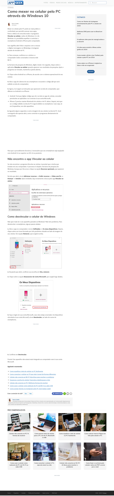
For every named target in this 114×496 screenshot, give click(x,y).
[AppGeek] (15, 3)
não (30, 393)
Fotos (46, 2)
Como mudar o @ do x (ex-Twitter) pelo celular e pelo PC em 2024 (90, 56)
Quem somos (46, 493)
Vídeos (52, 2)
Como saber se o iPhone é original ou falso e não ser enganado (89, 64)
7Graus (104, 493)
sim (26, 393)
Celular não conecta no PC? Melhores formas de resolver (29, 383)
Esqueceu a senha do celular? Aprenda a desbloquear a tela (30, 380)
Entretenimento (81, 2)
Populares (16, 493)
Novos (9, 493)
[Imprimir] (70, 393)
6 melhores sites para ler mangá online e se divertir (90, 40)
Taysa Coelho (15, 399)
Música (70, 2)
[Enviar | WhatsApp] (64, 393)
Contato (23, 493)
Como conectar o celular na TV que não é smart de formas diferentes (33, 374)
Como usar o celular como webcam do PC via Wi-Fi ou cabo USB (31, 386)
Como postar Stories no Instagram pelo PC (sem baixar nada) (30, 389)
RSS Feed (54, 493)
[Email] (67, 393)
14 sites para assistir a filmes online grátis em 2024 (89, 48)
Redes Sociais (61, 2)
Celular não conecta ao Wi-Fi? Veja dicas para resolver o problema (32, 377)
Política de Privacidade (34, 493)
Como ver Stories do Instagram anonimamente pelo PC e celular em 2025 (89, 24)
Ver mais (91, 71)
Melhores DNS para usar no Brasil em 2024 (89, 33)
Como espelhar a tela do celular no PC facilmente (26, 371)
